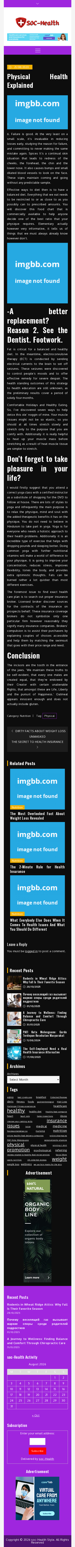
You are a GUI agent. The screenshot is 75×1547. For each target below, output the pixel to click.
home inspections (45, 1116)
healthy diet (35, 1111)
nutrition (60, 1131)
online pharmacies (58, 1135)
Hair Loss (62, 1101)
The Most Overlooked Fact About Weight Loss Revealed (37, 815)
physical (49, 715)
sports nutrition (14, 1160)
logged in (31, 951)
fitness (21, 1101)
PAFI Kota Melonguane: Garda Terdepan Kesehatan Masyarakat (45, 1034)
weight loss (13, 1164)
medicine (60, 1126)
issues (13, 1125)
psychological (42, 1150)
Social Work (61, 1155)
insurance (57, 1120)
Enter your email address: (37, 1446)
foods (31, 1101)
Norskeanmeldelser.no (17, 1131)
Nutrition (25, 715)
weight (59, 1159)
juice (28, 1126)
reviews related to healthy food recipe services (28, 1155)
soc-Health (46, 1459)
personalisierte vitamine (55, 1140)
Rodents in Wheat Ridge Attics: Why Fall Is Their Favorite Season (45, 980)
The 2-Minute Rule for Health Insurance (37, 869)
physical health (38, 1145)
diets (10, 1101)
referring (61, 1150)
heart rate (25, 1116)
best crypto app (25, 1097)
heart (10, 1115)
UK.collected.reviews (37, 1160)
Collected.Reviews (58, 1097)
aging (10, 1097)
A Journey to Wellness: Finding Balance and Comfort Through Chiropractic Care (45, 1016)
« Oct (36, 1415)
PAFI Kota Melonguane (18, 1140)
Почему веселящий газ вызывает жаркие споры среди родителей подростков (45, 998)
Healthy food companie (56, 1111)
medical (41, 1126)
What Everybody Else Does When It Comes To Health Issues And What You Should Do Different (37, 924)
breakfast (41, 1097)
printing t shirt (60, 1145)
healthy (16, 1110)
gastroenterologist (45, 1102)
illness (63, 1116)
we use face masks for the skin (48, 1164)
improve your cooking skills (19, 1121)
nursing (40, 1130)
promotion (18, 1149)
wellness (26, 1164)
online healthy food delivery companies (25, 1135)
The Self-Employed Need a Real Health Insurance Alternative (45, 1050)
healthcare (60, 1106)
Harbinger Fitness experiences (21, 1106)
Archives (13, 1074)
